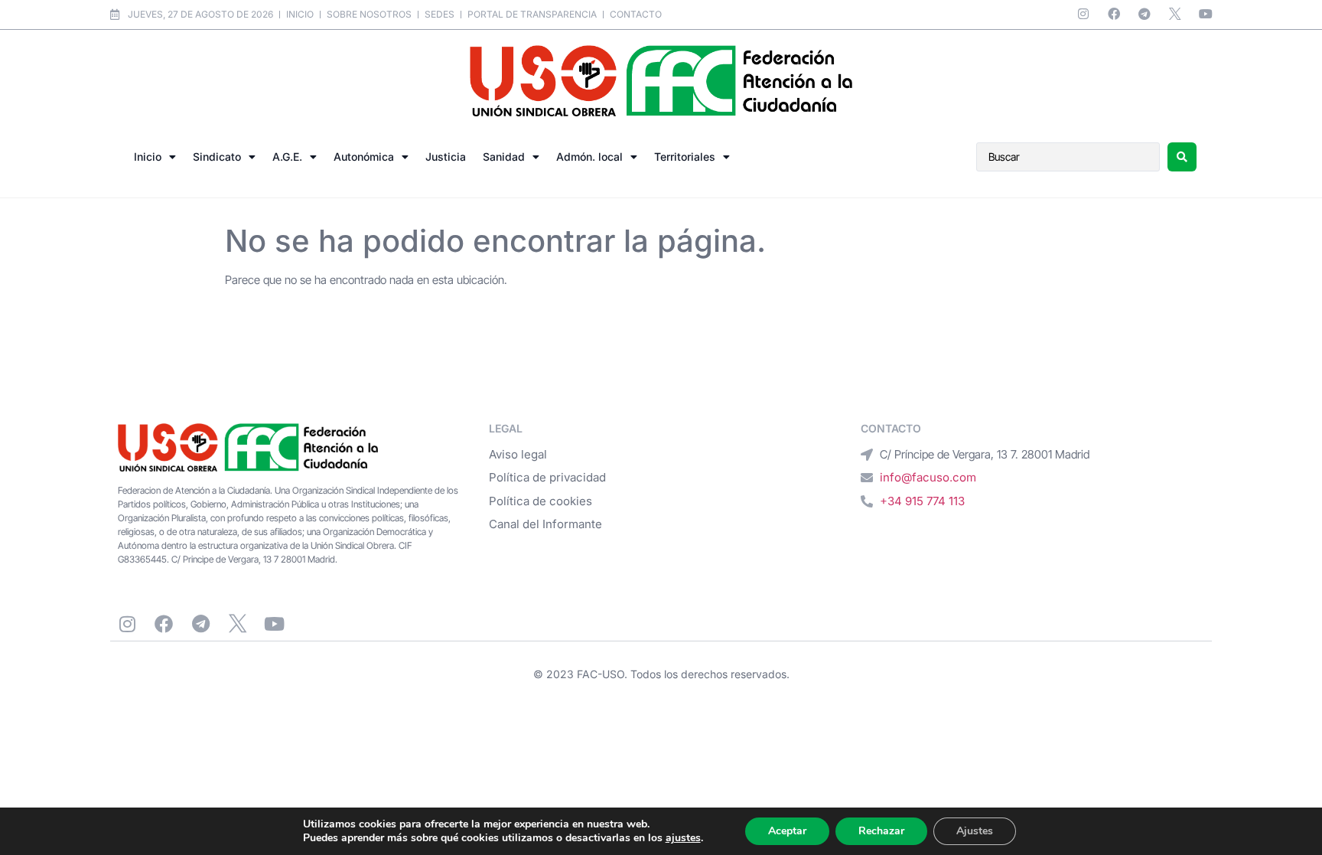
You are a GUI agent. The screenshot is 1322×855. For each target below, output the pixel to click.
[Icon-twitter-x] (1175, 14)
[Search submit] (1182, 156)
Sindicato (217, 156)
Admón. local (589, 156)
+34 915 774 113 (922, 501)
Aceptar (787, 831)
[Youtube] (1206, 14)
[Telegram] (1144, 14)
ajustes (683, 838)
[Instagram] (1083, 14)
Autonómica (364, 156)
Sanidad (504, 156)
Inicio (147, 156)
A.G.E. (287, 156)
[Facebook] (1114, 14)
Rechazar (881, 831)
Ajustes (974, 831)
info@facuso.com (928, 477)
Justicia (445, 156)
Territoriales (684, 156)
